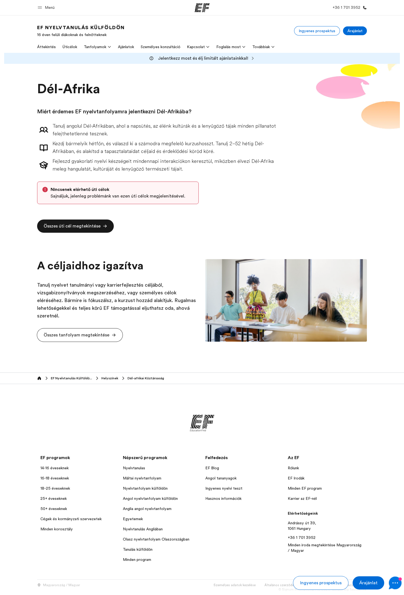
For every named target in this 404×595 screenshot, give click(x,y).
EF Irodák (296, 478)
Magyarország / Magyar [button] (61, 585)
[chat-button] (395, 582)
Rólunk (293, 468)
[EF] (202, 7)
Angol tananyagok (221, 478)
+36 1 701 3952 (302, 537)
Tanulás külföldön (138, 549)
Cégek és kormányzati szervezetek (71, 519)
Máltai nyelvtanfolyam (142, 478)
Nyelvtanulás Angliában (143, 529)
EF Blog (212, 468)
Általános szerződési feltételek (288, 585)
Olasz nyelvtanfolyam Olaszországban (156, 539)
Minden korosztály (56, 529)
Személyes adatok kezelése (235, 585)
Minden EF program (305, 488)
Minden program (137, 559)
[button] (47, 7)
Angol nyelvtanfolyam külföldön (150, 498)
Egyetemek (133, 519)
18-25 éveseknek (55, 488)
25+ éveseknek (53, 498)
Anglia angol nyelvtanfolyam (147, 508)
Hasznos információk (223, 498)
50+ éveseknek (53, 508)
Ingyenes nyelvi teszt (223, 488)
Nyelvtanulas (134, 468)
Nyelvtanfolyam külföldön (145, 488)
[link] (81, 30)
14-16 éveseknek (54, 468)
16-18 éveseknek (54, 478)
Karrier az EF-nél (302, 498)
